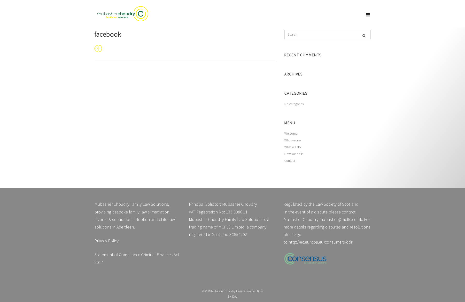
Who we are (292, 140)
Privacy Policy (106, 241)
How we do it (293, 154)
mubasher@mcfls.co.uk (340, 219)
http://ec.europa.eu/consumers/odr (320, 242)
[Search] (364, 35)
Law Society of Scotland (337, 204)
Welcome (290, 133)
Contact (289, 160)
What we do (292, 147)
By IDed (232, 296)
